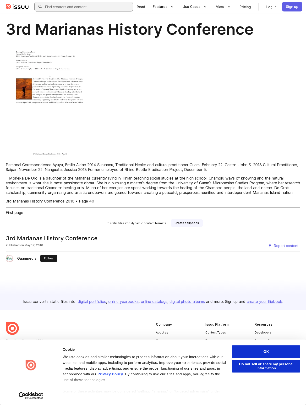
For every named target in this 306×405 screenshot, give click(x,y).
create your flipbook (264, 301)
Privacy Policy (110, 374)
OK (266, 352)
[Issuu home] (17, 6)
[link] (141, 6)
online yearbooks (123, 301)
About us (162, 332)
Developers (263, 332)
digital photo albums (187, 301)
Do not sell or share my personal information (266, 366)
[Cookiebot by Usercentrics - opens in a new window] (31, 395)
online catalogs (154, 301)
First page (14, 212)
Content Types (215, 332)
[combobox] (88, 6)
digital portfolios (92, 301)
